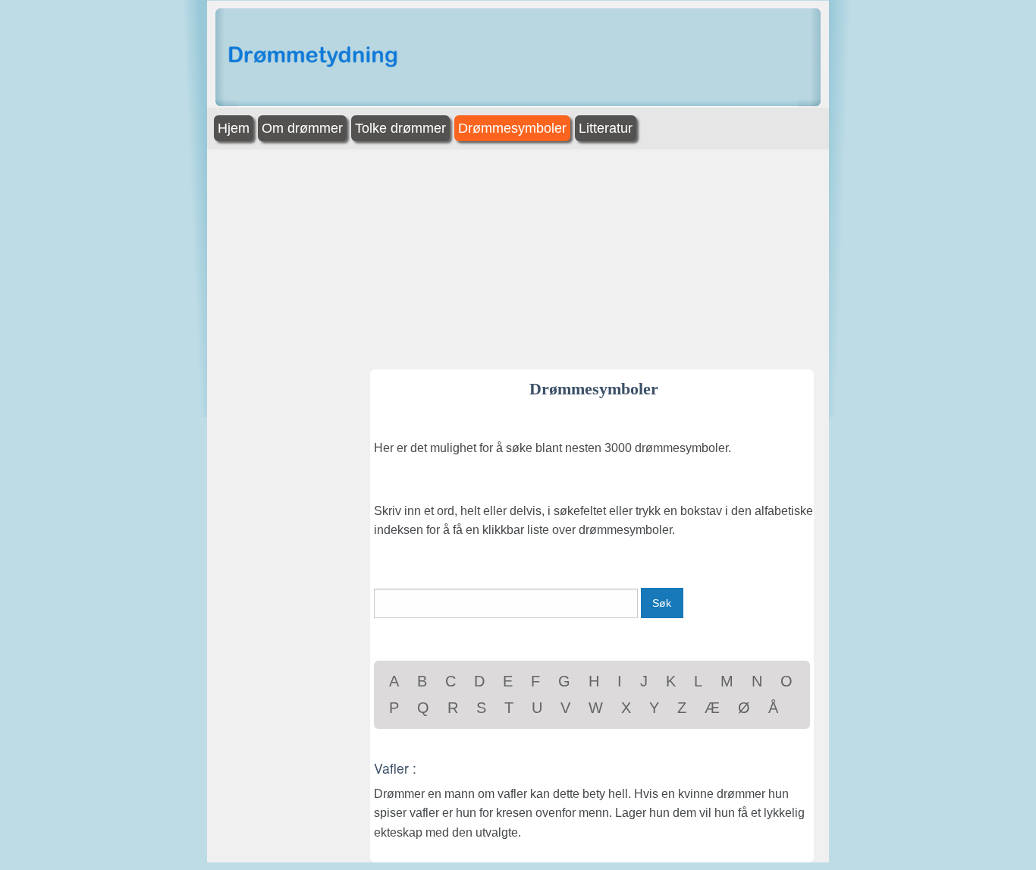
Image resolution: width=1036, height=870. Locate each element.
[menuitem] (235, 128)
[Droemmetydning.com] (316, 56)
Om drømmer (302, 128)
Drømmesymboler (512, 128)
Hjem (234, 128)
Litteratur (606, 128)
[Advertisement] (937, 233)
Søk (661, 603)
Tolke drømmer (400, 128)
